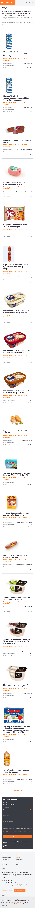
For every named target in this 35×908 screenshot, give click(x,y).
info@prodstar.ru (7, 890)
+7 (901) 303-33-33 (21, 885)
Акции (18, 857)
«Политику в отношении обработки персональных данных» (17, 832)
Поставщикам (5, 859)
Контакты (4, 864)
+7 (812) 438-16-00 (10, 880)
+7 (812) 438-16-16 (10, 883)
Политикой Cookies (15, 902)
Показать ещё (17, 790)
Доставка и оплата (7, 857)
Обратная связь (19, 890)
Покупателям (19, 862)
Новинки (4, 862)
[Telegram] (5, 845)
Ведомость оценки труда (7, 867)
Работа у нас (19, 859)
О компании (19, 854)
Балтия (18, 864)
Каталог (4, 854)
